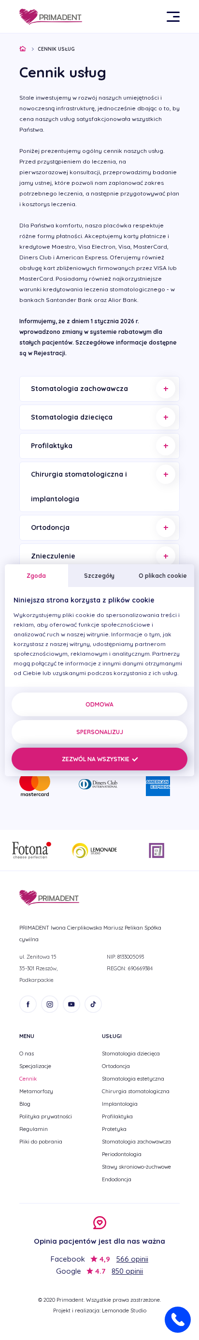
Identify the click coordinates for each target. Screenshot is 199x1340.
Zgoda (36, 575)
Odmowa (99, 704)
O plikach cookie (163, 575)
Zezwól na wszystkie (96, 759)
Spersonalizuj (99, 732)
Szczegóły (99, 575)
